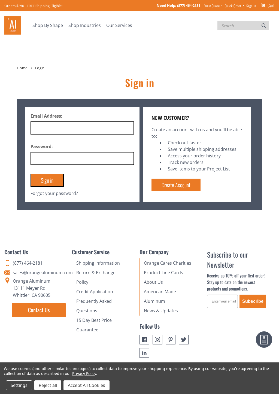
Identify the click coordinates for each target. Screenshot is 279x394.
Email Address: (46, 116)
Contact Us (39, 310)
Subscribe (252, 301)
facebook (144, 339)
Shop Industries (84, 25)
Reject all (48, 385)
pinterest (170, 339)
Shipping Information (98, 263)
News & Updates (161, 311)
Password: (42, 146)
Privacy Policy (84, 373)
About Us (153, 282)
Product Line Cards (163, 273)
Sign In (251, 5)
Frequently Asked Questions (94, 306)
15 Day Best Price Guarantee (94, 325)
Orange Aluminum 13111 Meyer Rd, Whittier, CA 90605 (31, 288)
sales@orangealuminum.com (39, 273)
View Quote (212, 5)
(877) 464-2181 (188, 5)
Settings (19, 385)
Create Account (176, 185)
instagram (157, 339)
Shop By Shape (47, 25)
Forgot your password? (54, 193)
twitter (184, 339)
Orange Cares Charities (167, 263)
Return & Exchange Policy (96, 277)
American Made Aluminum (160, 296)
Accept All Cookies (86, 385)
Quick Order (233, 5)
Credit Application (94, 292)
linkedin (144, 353)
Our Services (119, 25)
